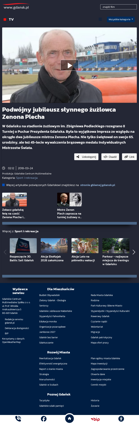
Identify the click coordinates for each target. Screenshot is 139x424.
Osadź (113, 157)
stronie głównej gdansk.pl (97, 185)
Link (131, 157)
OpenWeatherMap (11, 342)
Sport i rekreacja (27, 178)
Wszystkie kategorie (120, 19)
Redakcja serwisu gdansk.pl (14, 321)
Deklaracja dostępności (17, 328)
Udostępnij (89, 157)
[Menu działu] (100, 19)
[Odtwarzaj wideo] (69, 65)
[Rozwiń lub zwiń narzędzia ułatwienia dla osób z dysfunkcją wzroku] (121, 419)
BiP (7, 333)
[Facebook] (44, 419)
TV (11, 19)
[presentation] (5, 252)
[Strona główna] (18, 419)
